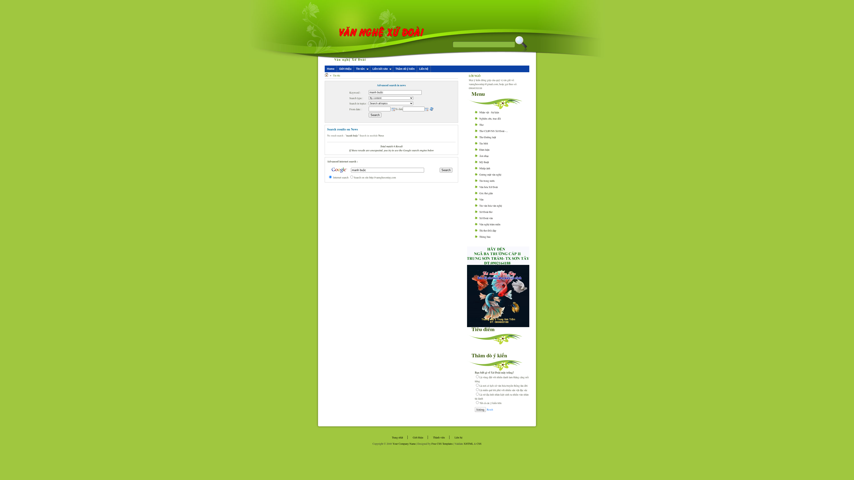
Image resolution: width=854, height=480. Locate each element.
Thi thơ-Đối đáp (487, 230)
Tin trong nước (487, 180)
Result (490, 409)
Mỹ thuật (484, 162)
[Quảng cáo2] (498, 263)
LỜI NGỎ (474, 76)
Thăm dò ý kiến (405, 68)
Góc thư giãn (486, 193)
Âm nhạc (484, 156)
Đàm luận (484, 149)
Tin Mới (483, 143)
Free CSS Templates (442, 443)
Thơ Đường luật (487, 137)
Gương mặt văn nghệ (490, 174)
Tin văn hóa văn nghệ (490, 205)
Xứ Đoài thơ (485, 212)
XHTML (468, 443)
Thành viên (439, 437)
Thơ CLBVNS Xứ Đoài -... (493, 131)
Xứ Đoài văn (486, 218)
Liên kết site (380, 68)
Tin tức (360, 68)
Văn (481, 199)
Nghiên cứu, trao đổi (490, 118)
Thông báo (485, 236)
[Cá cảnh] (498, 326)
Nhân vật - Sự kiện (489, 112)
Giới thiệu (345, 68)
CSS (479, 443)
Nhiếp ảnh (484, 168)
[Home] (326, 75)
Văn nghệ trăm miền (489, 224)
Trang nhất (397, 437)
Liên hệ (423, 68)
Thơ (481, 124)
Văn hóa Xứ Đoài (488, 187)
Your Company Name (404, 443)
